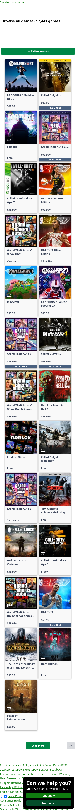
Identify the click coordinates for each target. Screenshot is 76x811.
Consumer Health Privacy (16, 800)
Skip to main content (13, 2)
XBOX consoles (9, 765)
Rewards (5, 787)
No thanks (48, 803)
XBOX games (28, 765)
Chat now (49, 795)
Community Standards (14, 774)
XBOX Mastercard (23, 787)
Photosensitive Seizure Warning (50, 774)
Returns (16, 783)
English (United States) (14, 791)
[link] (21, 84)
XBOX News (22, 769)
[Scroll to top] (71, 745)
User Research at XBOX (15, 778)
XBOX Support (40, 769)
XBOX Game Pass (48, 765)
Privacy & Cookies (11, 805)
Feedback (56, 769)
